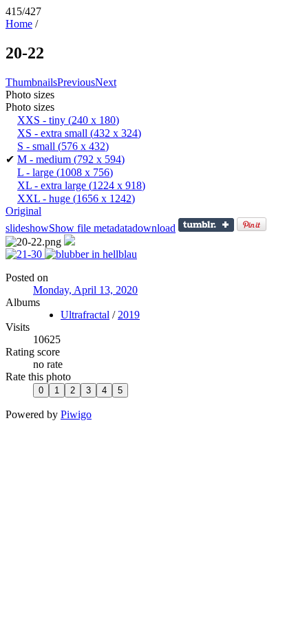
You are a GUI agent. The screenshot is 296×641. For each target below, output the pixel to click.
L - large (65, 172)
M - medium (71, 159)
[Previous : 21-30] (25, 254)
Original (23, 211)
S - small (63, 146)
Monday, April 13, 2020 (85, 290)
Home (19, 24)
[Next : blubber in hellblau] (91, 254)
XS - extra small (79, 133)
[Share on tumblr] (206, 228)
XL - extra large (81, 185)
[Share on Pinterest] (251, 228)
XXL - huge (76, 198)
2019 (129, 314)
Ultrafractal (85, 314)
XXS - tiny (68, 120)
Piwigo (76, 414)
